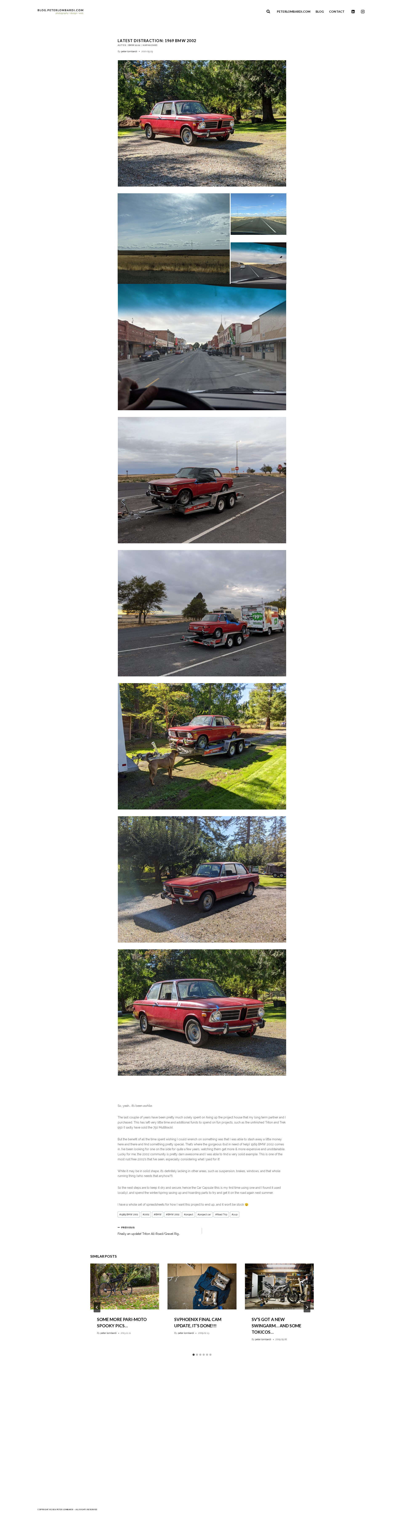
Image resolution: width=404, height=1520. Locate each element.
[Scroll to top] (394, 1515)
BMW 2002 (134, 45)
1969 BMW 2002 (128, 1214)
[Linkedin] (353, 11)
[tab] (194, 1355)
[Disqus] (202, 1427)
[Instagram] (363, 11)
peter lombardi (129, 51)
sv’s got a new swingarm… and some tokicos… (276, 1325)
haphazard (150, 45)
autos (122, 45)
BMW (158, 1214)
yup (235, 1214)
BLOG (320, 11)
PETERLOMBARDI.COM (293, 11)
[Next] (307, 1307)
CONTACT (336, 11)
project (188, 1214)
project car (204, 1214)
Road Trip (221, 1214)
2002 (146, 1214)
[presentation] (124, 1286)
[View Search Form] (268, 11)
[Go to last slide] (97, 1307)
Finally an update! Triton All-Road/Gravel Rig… (149, 1231)
